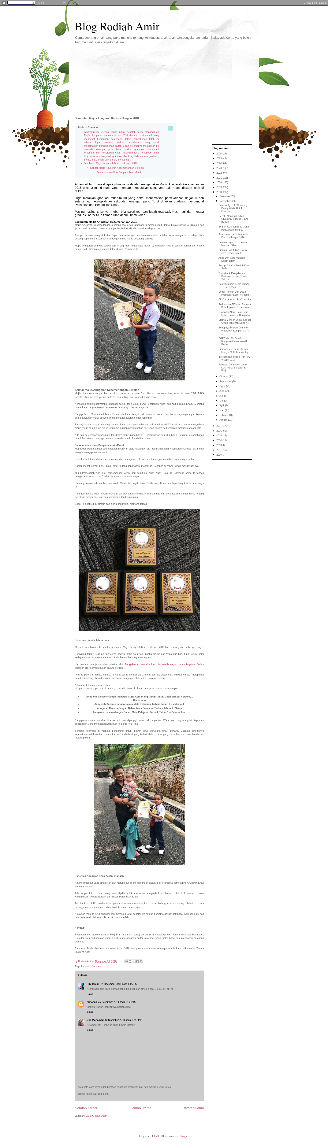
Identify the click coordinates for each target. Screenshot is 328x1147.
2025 (219, 158)
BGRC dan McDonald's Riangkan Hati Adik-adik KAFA (233, 341)
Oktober (224, 376)
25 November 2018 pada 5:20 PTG (117, 1002)
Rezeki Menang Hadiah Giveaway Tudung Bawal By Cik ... (233, 219)
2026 (219, 153)
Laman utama (140, 1108)
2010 (219, 454)
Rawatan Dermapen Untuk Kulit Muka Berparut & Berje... (232, 367)
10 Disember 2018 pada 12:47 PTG (124, 1020)
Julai (222, 391)
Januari (223, 419)
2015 (219, 435)
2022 (219, 172)
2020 (219, 182)
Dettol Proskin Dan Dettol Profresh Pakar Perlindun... (234, 293)
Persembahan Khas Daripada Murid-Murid (119, 172)
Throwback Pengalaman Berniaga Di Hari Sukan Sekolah (232, 276)
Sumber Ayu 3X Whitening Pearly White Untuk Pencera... (232, 208)
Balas (90, 994)
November (225, 201)
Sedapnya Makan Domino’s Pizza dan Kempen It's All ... (234, 330)
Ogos (222, 386)
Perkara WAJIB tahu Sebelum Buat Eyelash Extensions (235, 306)
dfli (157, 1136)
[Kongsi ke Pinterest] (141, 961)
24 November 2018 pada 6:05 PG (119, 983)
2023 (219, 168)
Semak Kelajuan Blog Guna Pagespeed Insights (233, 228)
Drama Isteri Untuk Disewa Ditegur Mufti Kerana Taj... (234, 350)
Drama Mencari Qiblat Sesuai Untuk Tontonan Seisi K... (234, 321)
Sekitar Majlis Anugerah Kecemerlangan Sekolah (117, 167)
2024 (219, 163)
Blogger (184, 1136)
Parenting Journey (91, 966)
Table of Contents (88, 127)
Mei (221, 400)
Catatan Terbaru (87, 1108)
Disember (225, 196)
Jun (221, 395)
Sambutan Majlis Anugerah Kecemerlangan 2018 (111, 163)
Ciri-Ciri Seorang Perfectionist (234, 299)
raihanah (92, 1002)
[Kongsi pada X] (134, 961)
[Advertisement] (164, 77)
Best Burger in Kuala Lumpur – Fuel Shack (234, 285)
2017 (219, 425)
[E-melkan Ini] (126, 961)
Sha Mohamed (95, 1020)
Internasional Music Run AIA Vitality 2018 (234, 358)
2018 (219, 192)
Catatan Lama (193, 1108)
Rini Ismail (93, 983)
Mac (222, 410)
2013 (219, 445)
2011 (219, 450)
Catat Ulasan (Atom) (97, 1115)
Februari (224, 415)
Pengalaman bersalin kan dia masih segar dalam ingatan (160, 664)
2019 (219, 187)
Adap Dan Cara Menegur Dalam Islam (231, 259)
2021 (219, 177)
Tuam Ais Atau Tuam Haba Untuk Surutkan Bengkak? (234, 313)
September (225, 381)
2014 (219, 440)
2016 (219, 430)
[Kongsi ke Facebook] (137, 961)
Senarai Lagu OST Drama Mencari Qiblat (232, 244)
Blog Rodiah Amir (117, 26)
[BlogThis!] (130, 961)
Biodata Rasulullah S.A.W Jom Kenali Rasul (232, 251)
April (222, 405)
